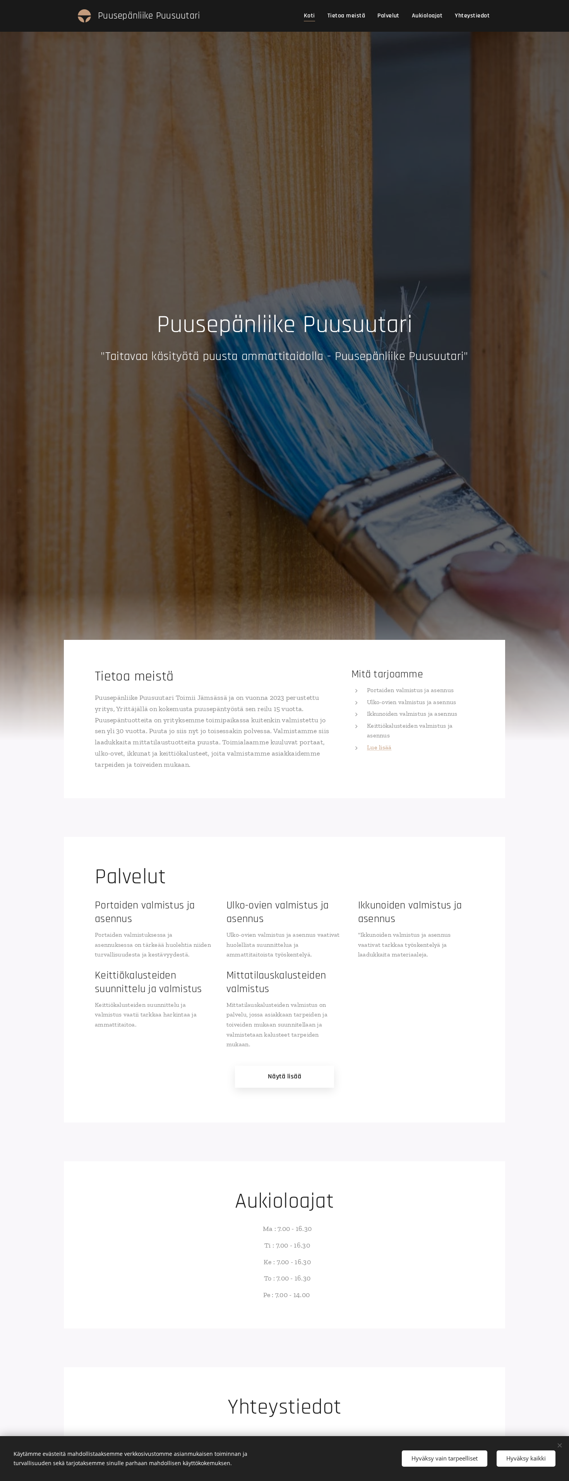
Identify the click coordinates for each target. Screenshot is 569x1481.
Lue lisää (379, 747)
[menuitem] (311, 16)
